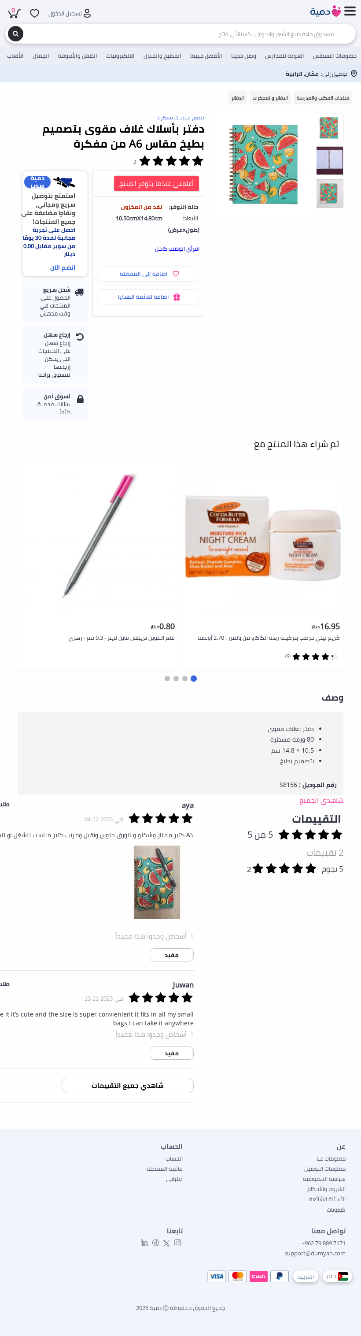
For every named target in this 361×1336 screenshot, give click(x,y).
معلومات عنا (331, 1158)
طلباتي (174, 1179)
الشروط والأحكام (326, 1189)
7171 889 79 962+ (324, 1243)
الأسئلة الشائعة (327, 1199)
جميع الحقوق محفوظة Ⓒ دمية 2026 (180, 1308)
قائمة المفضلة (165, 1169)
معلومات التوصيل (325, 1169)
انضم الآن (62, 267)
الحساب (174, 1158)
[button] (194, 678)
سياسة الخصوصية (324, 1179)
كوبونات (336, 1210)
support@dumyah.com (315, 1253)
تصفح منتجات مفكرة (181, 117)
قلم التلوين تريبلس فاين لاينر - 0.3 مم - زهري (122, 638)
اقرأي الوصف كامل (177, 248)
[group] (329, 127)
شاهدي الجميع (321, 800)
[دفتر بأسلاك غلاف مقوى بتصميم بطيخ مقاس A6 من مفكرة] (265, 165)
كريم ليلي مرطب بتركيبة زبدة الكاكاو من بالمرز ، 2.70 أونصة (269, 638)
